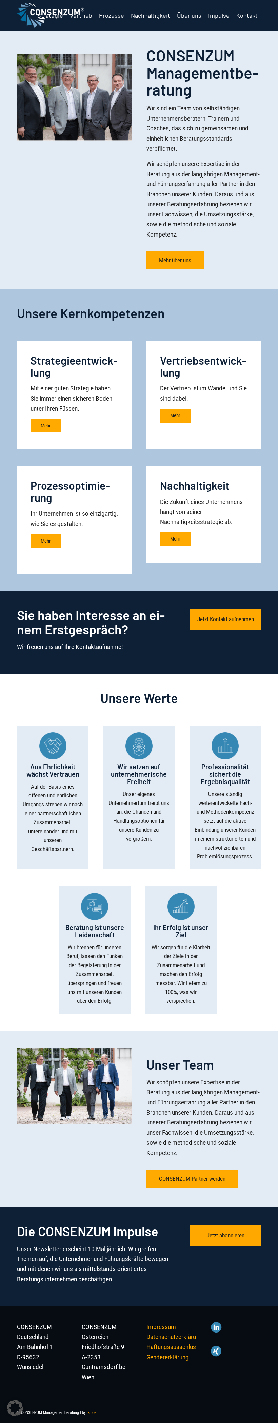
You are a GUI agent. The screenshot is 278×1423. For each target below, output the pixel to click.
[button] (15, 1408)
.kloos (91, 1412)
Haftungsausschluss (172, 1346)
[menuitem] (50, 15)
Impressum (161, 1326)
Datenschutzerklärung (174, 1336)
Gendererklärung (167, 1357)
